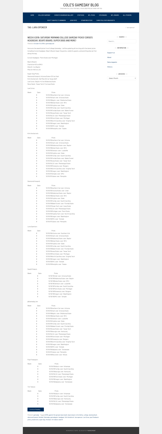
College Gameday (44, 15)
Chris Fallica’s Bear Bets (105, 20)
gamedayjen (54, 417)
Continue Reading (35, 409)
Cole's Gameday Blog (81, 4)
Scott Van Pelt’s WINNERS (56, 20)
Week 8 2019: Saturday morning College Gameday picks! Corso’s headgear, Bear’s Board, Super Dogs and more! (60, 39)
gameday (36, 415)
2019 (46, 415)
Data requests (112, 62)
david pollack (93, 415)
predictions (34, 419)
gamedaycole (50, 43)
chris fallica (79, 415)
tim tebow (54, 419)
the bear (48, 419)
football (41, 417)
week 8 (60, 419)
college (86, 415)
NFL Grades (115, 15)
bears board (71, 415)
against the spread (54, 415)
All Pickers (127, 15)
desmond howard (32, 417)
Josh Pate (73, 20)
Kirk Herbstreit (69, 417)
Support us (111, 53)
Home (32, 15)
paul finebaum (94, 417)
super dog (42, 419)
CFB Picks (80, 15)
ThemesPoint (91, 430)
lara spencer (78, 417)
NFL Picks (91, 15)
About (109, 57)
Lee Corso (86, 417)
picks (29, 419)
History (109, 67)
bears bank (63, 415)
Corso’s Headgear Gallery (63, 15)
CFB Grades (103, 15)
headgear (61, 417)
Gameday (47, 417)
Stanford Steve (86, 20)
